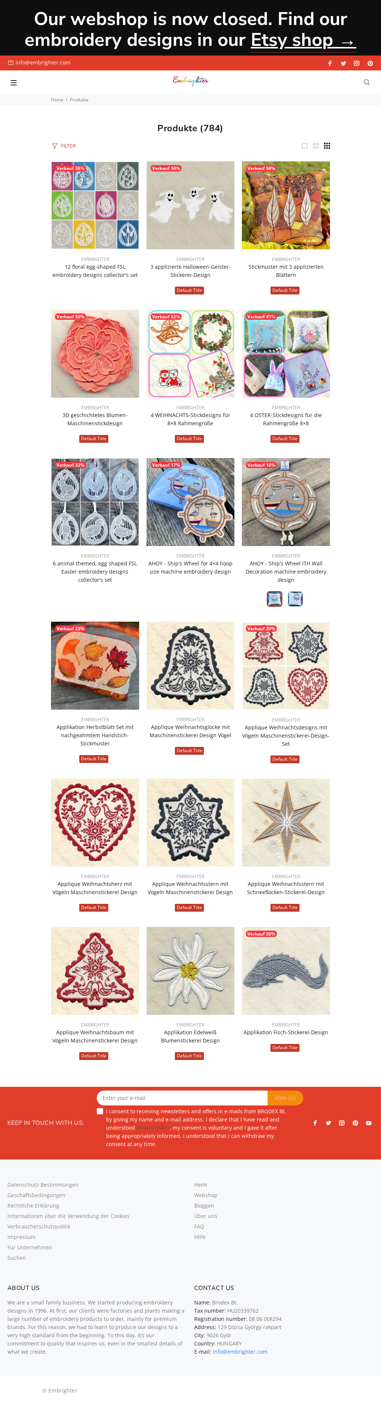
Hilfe (200, 1236)
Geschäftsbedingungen (36, 1195)
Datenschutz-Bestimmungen (43, 1184)
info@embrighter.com (43, 62)
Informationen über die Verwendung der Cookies (68, 1215)
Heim (200, 1184)
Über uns (205, 1215)
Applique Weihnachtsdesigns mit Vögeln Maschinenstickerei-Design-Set (286, 735)
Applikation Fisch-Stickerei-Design (286, 1032)
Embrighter (95, 259)
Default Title (189, 290)
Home (57, 100)
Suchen (16, 1257)
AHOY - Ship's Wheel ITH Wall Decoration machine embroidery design (286, 571)
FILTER (68, 146)
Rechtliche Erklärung (33, 1205)
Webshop (206, 1195)
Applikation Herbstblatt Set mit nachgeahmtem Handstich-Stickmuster (95, 735)
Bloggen (204, 1205)
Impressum (21, 1236)
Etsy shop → (303, 39)
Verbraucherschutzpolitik (38, 1226)
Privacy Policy (153, 1127)
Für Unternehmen (29, 1247)
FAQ (199, 1226)
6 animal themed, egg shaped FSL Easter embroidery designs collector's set (95, 571)
